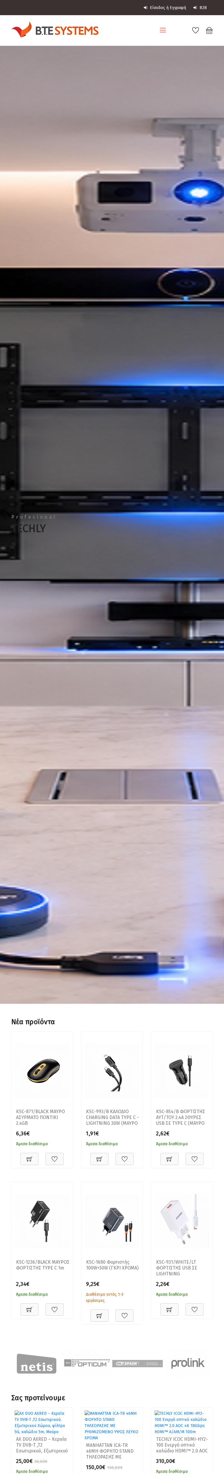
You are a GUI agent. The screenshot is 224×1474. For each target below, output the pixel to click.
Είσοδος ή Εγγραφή (167, 7)
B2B (202, 7)
